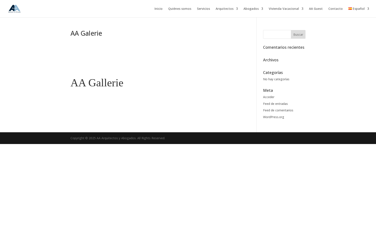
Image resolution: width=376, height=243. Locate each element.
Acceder (268, 97)
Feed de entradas (275, 104)
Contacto (335, 9)
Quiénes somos (179, 9)
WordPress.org (273, 117)
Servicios (203, 9)
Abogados (251, 9)
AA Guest (316, 9)
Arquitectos (224, 9)
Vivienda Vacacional (284, 9)
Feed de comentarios (278, 110)
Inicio (158, 9)
